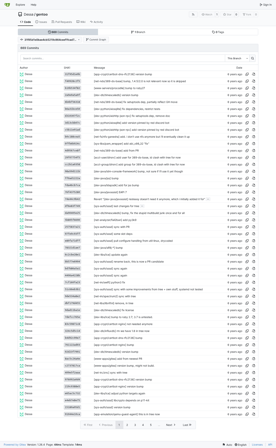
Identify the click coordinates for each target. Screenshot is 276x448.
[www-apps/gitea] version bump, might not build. (124, 365)
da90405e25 (72, 213)
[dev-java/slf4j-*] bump (108, 247)
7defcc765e (72, 317)
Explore (20, 4)
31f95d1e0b (72, 74)
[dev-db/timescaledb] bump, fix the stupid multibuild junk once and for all (139, 213)
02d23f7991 (72, 351)
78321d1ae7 (72, 247)
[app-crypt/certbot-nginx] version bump (119, 386)
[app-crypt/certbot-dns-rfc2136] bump (118, 337)
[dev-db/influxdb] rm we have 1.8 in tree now (121, 330)
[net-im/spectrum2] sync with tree (115, 296)
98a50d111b (72, 171)
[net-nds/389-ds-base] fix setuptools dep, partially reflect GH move (135, 102)
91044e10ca (72, 414)
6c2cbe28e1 (72, 254)
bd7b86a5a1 (72, 268)
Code (27, 21)
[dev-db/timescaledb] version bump (116, 95)
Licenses (257, 444)
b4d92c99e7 (72, 337)
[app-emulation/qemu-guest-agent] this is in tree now (127, 414)
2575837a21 (72, 226)
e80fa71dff (72, 240)
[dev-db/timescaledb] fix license (114, 310)
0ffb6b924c (72, 143)
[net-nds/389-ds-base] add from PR (116, 150)
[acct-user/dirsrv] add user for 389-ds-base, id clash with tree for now (137, 157)
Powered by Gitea (15, 444)
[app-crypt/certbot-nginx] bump (114, 344)
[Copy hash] (247, 74)
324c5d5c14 (72, 330)
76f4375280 (72, 192)
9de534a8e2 (72, 296)
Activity (98, 21)
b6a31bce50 (72, 108)
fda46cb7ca (72, 185)
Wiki (82, 21)
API (270, 444)
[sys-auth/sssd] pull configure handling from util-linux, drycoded (133, 240)
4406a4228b (72, 275)
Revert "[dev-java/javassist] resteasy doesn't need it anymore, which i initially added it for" (149, 199)
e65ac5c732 (72, 393)
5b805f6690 (72, 219)
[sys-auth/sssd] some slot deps (113, 233)
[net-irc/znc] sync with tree (110, 372)
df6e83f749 (72, 206)
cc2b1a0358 (72, 164)
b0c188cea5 (72, 136)
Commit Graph (97, 39)
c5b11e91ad (72, 129)
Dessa (28, 14)
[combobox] (237, 58)
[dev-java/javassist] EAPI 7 (110, 192)
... (208, 198)
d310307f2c (72, 115)
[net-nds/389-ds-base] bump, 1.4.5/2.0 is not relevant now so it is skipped (140, 81)
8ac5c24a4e (72, 358)
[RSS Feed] (193, 14)
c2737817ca (72, 365)
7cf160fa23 (72, 282)
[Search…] (252, 58)
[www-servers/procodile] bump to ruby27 (119, 88)
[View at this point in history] (253, 74)
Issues (43, 21)
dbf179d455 (72, 303)
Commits (60, 32)
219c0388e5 (72, 386)
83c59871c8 (72, 324)
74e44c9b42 (72, 199)
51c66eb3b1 (72, 289)
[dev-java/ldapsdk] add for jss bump (116, 185)
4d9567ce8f (72, 150)
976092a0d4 (72, 379)
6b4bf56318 (72, 102)
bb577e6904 (72, 261)
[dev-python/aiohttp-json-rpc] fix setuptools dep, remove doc (132, 115)
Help (33, 4)
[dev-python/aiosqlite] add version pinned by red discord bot (131, 122)
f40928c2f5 (72, 81)
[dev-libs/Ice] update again (110, 254)
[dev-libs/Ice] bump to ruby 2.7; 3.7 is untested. (123, 317)
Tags (220, 32)
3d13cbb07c (72, 122)
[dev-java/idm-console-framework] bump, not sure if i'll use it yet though (138, 171)
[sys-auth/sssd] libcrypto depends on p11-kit (121, 400)
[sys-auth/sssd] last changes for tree (116, 206)
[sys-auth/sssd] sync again (110, 268)
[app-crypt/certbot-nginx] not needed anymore (123, 324)
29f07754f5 (72, 157)
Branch (140, 32)
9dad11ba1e (72, 310)
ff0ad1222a (72, 178)
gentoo (42, 14)
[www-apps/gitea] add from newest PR (118, 358)
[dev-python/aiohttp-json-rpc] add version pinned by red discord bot (136, 129)
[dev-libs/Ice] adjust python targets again (119, 393)
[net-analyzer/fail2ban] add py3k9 (115, 219)
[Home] (7, 4)
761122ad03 (72, 344)
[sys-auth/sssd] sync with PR (112, 226)
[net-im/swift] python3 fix (109, 282)
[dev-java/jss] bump (106, 178)
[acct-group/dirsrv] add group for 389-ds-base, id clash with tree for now (139, 164)
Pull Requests (63, 21)
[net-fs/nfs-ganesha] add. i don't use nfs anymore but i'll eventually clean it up (142, 136)
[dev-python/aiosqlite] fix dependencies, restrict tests (127, 108)
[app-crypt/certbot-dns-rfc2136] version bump (123, 74)
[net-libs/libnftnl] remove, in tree (113, 303)
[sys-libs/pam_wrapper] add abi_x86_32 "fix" (121, 143)
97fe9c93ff (72, 233)
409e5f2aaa (72, 372)
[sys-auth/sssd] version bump (112, 407)
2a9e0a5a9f (72, 95)
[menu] (227, 444)
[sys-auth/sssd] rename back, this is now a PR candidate (129, 261)
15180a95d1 (72, 407)
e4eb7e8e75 (72, 400)
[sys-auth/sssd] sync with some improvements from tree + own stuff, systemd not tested (148, 289)
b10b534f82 (72, 88)
